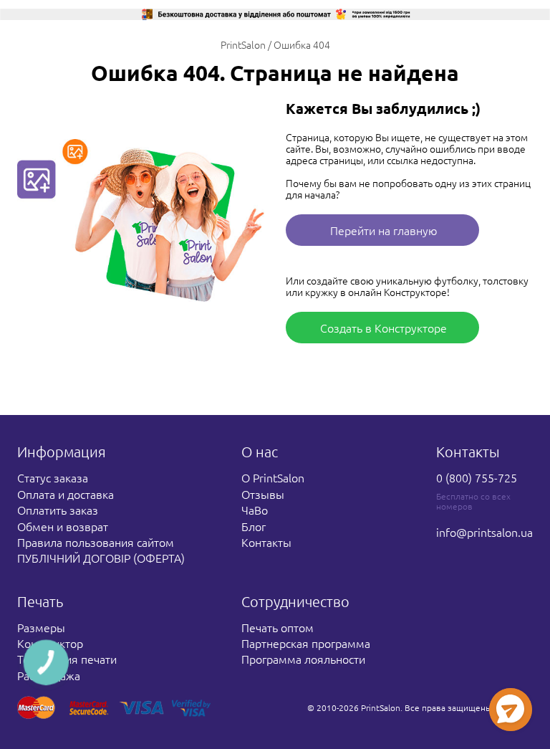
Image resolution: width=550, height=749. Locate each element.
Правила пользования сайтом (95, 542)
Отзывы (262, 494)
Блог (253, 526)
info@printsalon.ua (484, 531)
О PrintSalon (272, 477)
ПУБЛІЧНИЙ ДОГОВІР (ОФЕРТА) (101, 558)
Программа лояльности (303, 659)
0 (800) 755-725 (476, 477)
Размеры (41, 627)
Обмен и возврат (62, 526)
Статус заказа (52, 477)
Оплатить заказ (57, 509)
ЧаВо (254, 509)
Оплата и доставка (65, 494)
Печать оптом (277, 627)
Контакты (266, 542)
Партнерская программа (305, 643)
